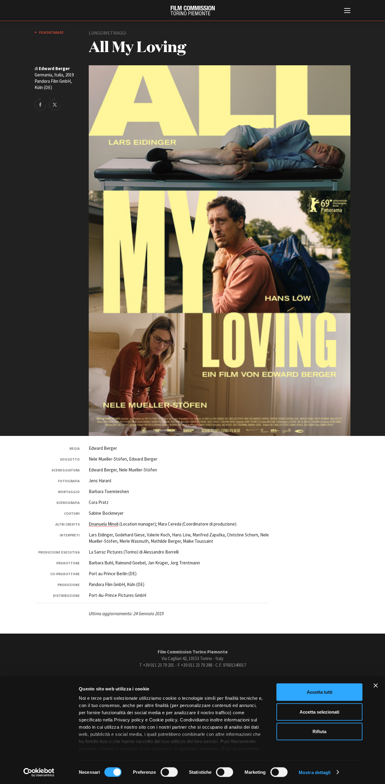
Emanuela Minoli (104, 524)
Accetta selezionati (319, 711)
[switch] (169, 772)
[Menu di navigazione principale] (347, 11)
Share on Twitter (54, 104)
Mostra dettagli (315, 772)
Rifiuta (319, 731)
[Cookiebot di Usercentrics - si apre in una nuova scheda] (39, 772)
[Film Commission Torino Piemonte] (193, 10)
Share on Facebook (40, 104)
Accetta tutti (319, 692)
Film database (50, 32)
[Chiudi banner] (376, 686)
